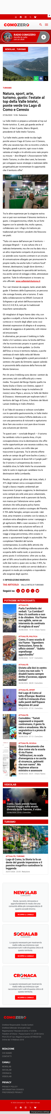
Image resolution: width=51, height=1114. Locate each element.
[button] (25, 37)
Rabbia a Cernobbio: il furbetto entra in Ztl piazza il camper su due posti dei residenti (23, 862)
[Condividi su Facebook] (41, 78)
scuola (32, 743)
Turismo (21, 49)
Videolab (6, 1076)
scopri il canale (26, 914)
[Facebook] (23, 591)
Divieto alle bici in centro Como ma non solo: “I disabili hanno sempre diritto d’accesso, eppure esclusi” (33, 673)
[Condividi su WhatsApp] (36, 78)
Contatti (7, 1056)
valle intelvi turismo (32, 585)
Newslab (10, 49)
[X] (32, 591)
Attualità (23, 605)
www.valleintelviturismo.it (28, 281)
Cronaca (6, 1073)
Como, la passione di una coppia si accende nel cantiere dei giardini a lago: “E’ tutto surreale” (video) (25, 805)
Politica (33, 636)
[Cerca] (40, 24)
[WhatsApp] (18, 591)
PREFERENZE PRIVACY (12, 1092)
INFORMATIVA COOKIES (13, 1089)
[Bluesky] (37, 591)
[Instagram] (28, 591)
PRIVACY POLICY (10, 1086)
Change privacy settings (40, 1112)
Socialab (6, 1070)
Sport (32, 690)
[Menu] (46, 24)
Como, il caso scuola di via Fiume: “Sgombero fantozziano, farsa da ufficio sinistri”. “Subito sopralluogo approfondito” (32, 647)
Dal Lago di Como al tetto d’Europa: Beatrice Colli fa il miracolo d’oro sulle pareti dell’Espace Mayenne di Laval (32, 699)
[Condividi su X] (45, 78)
